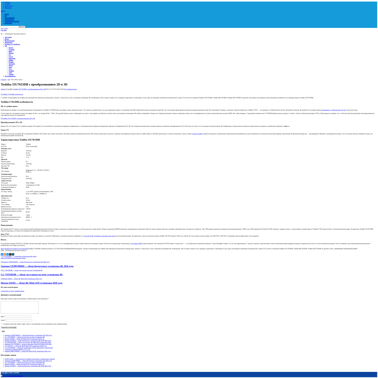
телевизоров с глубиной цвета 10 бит (333, 110)
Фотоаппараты (10, 18)
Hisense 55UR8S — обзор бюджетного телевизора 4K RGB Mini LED (28, 340)
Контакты (8, 8)
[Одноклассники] (5, 254)
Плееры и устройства (12, 21)
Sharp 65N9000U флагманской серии (13, 258)
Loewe (11, 57)
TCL (10, 69)
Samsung (12, 64)
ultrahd (3, 89)
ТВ (6, 16)
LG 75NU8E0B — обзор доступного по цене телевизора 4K (32, 274)
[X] (10, 254)
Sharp (11, 65)
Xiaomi (11, 74)
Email (3, 320)
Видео (7, 14)
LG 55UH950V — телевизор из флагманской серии (19, 256)
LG (10, 55)
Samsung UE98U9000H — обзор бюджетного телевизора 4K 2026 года (37, 266)
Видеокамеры (9, 20)
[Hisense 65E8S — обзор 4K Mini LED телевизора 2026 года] (21, 279)
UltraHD (4, 30)
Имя (3, 316)
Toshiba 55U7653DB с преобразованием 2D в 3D (29, 89)
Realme (11, 62)
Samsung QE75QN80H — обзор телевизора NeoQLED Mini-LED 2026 (28, 344)
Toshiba (11, 71)
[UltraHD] (4, 29)
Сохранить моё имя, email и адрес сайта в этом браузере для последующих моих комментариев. (35, 324)
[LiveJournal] (13, 254)
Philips (11, 60)
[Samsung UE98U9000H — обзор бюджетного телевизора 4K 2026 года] (25, 262)
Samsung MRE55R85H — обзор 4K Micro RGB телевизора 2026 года (28, 351)
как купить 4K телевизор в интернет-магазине (99, 236)
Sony (10, 67)
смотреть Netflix (197, 134)
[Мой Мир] (7, 254)
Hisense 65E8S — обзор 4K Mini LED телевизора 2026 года (31, 283)
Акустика (8, 37)
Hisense (11, 53)
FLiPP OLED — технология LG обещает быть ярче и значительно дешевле (30, 359)
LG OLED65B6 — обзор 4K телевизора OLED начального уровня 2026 (29, 348)
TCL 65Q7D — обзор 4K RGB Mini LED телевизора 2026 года (26, 346)
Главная (7, 2)
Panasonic (12, 58)
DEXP (11, 48)
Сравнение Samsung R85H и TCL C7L (17, 349)
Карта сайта (9, 6)
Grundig (11, 49)
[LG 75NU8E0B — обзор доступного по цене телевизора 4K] (22, 270)
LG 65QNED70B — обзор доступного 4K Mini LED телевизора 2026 (28, 342)
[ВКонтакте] (2, 254)
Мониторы (8, 23)
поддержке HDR (136, 243)
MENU (3, 11)
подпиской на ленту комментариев (12, 291)
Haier (10, 51)
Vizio (10, 73)
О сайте (7, 4)
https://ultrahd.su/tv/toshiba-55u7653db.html (14, 249)
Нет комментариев (70, 89)
